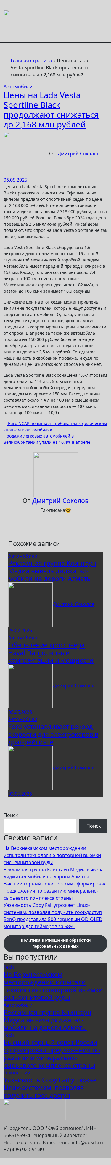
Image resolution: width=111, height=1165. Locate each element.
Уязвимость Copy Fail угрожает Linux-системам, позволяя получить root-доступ (51, 1087)
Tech (9, 967)
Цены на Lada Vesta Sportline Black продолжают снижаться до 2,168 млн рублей (51, 109)
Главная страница (31, 60)
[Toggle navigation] (7, 8)
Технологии (17, 1072)
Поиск (11, 815)
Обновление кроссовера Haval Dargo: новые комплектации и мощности (51, 653)
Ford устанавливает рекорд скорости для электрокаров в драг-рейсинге (53, 734)
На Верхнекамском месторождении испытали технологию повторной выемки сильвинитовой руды (52, 855)
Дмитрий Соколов (78, 153)
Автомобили (18, 86)
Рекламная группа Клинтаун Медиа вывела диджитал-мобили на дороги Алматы (52, 571)
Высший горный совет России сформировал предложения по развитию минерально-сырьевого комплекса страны (55, 890)
